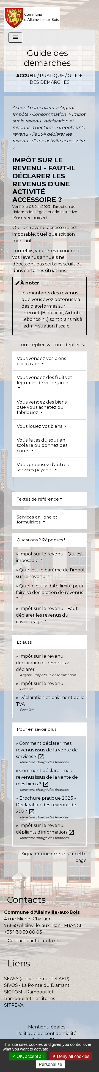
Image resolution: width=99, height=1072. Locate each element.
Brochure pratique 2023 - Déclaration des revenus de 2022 (46, 805)
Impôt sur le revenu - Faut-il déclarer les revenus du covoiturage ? (49, 615)
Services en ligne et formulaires (37, 519)
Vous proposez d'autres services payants (42, 467)
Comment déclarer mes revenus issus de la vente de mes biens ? (47, 777)
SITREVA (13, 1005)
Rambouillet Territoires (29, 998)
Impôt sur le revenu (41, 683)
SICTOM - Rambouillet (29, 992)
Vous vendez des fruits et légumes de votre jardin (44, 380)
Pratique (52, 75)
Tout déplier (70, 344)
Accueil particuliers (33, 107)
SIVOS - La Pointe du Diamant (37, 985)
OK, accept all (29, 1056)
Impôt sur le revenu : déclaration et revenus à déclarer (48, 121)
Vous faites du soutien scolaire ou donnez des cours (42, 445)
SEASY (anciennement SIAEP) (37, 978)
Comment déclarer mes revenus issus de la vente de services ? (47, 750)
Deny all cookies (72, 1056)
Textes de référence (38, 499)
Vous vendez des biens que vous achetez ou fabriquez (42, 407)
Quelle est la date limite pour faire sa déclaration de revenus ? (50, 592)
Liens (18, 963)
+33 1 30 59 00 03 (23, 932)
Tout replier (34, 344)
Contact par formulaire (33, 940)
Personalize (50, 1064)
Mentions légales (46, 1027)
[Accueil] (32, 15)
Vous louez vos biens (40, 426)
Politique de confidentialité (46, 1033)
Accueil (26, 75)
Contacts (26, 899)
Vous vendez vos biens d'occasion (41, 361)
